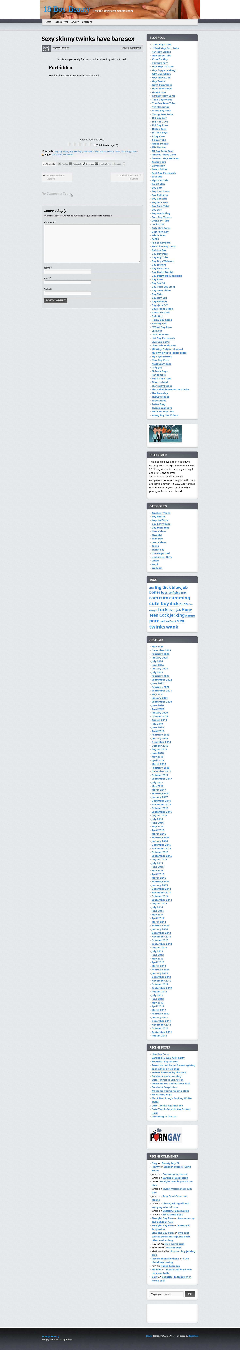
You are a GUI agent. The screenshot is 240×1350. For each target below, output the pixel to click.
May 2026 (157, 646)
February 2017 (160, 793)
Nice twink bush (174, 1243)
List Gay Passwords (163, 338)
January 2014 (160, 929)
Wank (155, 564)
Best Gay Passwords (164, 173)
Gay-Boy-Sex (159, 297)
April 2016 (158, 830)
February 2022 (160, 687)
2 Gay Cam (158, 136)
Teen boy (99, 151)
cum (163, 598)
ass (151, 588)
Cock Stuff (158, 224)
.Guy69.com (159, 92)
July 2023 (157, 672)
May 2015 (157, 870)
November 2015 (161, 848)
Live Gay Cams (160, 341)
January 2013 (160, 973)
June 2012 (158, 998)
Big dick (163, 587)
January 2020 (160, 712)
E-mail (118, 164)
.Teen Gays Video (162, 99)
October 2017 (160, 775)
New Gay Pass (160, 360)
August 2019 (159, 719)
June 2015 (158, 866)
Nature (190, 615)
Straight (157, 535)
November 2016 (161, 804)
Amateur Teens (161, 512)
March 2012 (159, 1010)
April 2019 (158, 731)
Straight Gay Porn (163, 1218)
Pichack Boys (160, 371)
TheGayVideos (160, 396)
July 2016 (157, 819)
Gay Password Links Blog (167, 275)
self (162, 621)
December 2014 (161, 888)
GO (190, 1294)
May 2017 (157, 786)
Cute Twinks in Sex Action (168, 1079)
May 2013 (157, 958)
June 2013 (158, 954)
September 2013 (162, 943)
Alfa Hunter (159, 147)
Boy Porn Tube (160, 205)
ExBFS (155, 239)
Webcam (157, 567)
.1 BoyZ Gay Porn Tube (165, 48)
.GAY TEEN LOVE (161, 77)
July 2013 (157, 951)
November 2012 (161, 980)
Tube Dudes (159, 400)
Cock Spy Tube (160, 220)
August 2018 (159, 749)
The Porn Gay (160, 393)
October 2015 (160, 852)
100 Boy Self (159, 117)
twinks (70, 154)
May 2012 (157, 1002)
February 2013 (160, 969)
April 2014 (158, 918)
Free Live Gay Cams (164, 246)
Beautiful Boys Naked (165, 1061)
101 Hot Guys (160, 121)
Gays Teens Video (162, 308)
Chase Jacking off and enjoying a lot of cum (170, 1205)
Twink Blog (158, 404)
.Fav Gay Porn (160, 62)
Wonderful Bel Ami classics (127, 177)
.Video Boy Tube (161, 110)
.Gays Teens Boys (162, 88)
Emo (190, 604)
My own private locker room (169, 352)
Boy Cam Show (161, 191)
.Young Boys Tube (162, 114)
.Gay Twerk (158, 81)
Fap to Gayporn (161, 242)
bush (183, 592)
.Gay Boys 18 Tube (163, 66)
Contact (87, 22)
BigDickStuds (160, 180)
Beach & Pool (160, 169)
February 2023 (160, 675)
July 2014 (157, 907)
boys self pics (170, 592)
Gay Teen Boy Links (163, 286)
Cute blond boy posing (170, 1260)
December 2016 (161, 800)
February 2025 (160, 653)
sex (64, 154)
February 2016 (160, 837)
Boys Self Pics (160, 520)
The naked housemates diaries (170, 389)
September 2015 (162, 855)
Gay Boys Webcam (163, 261)
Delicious (90, 164)
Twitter (65, 164)
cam (153, 598)
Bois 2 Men (158, 183)
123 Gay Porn (160, 125)
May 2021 (157, 694)
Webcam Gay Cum (163, 411)
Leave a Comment (131, 48)
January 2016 (160, 841)
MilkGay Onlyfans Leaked (167, 349)
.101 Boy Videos (161, 51)
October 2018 (160, 745)
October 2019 (160, 716)
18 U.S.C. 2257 (61, 22)
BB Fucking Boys (162, 1094)
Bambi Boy (158, 165)
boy (67, 48)
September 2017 (162, 778)
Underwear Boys (162, 557)
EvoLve (149, 1336)
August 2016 (159, 815)
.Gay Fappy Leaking (164, 70)
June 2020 (158, 705)
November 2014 (161, 892)
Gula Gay (157, 316)
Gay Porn (157, 279)
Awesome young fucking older (170, 1090)
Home (48, 22)
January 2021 (160, 697)
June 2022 (158, 683)
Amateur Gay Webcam (165, 158)
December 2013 (161, 932)
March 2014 (159, 921)
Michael (156, 1269)
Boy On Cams (160, 202)
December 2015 (161, 844)
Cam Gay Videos (161, 217)
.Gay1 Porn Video (162, 84)
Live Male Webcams (164, 345)
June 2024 (158, 665)
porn (60, 154)
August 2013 (159, 947)
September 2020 (162, 701)
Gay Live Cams (160, 268)
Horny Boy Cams (162, 319)
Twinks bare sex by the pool (169, 1072)
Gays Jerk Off (160, 305)
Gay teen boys (76, 151)
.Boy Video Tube (161, 55)
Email (47, 278)
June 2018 (158, 753)
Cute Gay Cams (161, 228)
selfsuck (171, 621)
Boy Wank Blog (161, 213)
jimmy (156, 1166)
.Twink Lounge (160, 106)
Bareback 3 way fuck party (168, 1057)
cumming (179, 598)
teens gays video (162, 385)
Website (48, 288)
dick (174, 603)
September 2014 (162, 899)
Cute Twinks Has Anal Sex (167, 1105)
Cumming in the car (164, 1116)
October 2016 (160, 808)
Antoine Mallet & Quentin (56, 177)
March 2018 (159, 764)
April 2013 (158, 962)
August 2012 (159, 991)
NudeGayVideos (161, 363)
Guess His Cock (161, 312)
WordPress (193, 1336)
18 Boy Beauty (66, 9)
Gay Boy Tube (160, 257)
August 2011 (159, 1035)
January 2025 (160, 657)
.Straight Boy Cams (163, 95)
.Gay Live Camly (161, 73)
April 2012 (158, 1006)
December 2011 (161, 1020)
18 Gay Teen (159, 128)
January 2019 (160, 738)
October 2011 (160, 1028)
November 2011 (161, 1024)
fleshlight (153, 610)
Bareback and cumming (166, 1076)
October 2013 (160, 940)
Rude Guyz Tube (161, 378)
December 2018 (161, 742)
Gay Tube (157, 294)
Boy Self (156, 209)
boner (154, 592)
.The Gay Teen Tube (163, 103)
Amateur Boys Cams (164, 154)
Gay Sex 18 (158, 283)
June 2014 (158, 910)
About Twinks (160, 143)
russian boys (173, 1247)
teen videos (109, 151)
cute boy (159, 603)
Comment (50, 222)
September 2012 (162, 987)
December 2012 (161, 976)
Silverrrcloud (160, 382)
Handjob (174, 610)
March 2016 (159, 833)
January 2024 (160, 668)
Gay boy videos (62, 151)
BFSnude (157, 176)
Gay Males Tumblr (163, 272)
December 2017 (161, 771)
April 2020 (158, 709)
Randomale (159, 374)
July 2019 (157, 723)
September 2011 (162, 1032)
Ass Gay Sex (159, 161)
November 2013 (161, 936)
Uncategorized (161, 553)
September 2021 (162, 690)
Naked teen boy (170, 1265)
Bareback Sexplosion (164, 1087)
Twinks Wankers (162, 407)
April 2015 (158, 874)
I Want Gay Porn (162, 327)
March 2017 (159, 789)
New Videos (88, 151)
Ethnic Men (159, 235)
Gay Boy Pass (160, 253)
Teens (117, 151)
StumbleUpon (105, 164)
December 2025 (161, 650)
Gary (155, 1163)
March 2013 (159, 965)
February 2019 (160, 734)
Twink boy (125, 151)
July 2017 (157, 782)
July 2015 (157, 863)
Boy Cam (157, 187)
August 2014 (159, 903)
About (75, 22)
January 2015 (160, 885)
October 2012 (160, 984)
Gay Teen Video (161, 290)
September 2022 (162, 679)
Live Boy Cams (160, 1054)
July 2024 (157, 661)
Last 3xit (157, 330)
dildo (183, 604)
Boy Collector (160, 195)
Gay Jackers (159, 264)
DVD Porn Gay (160, 231)
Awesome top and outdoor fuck (171, 1083)
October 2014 (160, 896)
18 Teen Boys (160, 132)
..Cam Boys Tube (161, 44)
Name (48, 267)
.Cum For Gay (160, 59)
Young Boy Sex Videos (165, 415)
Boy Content (159, 198)
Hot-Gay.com (159, 323)
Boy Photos (158, 516)
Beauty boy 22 (170, 1163)
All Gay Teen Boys (162, 151)
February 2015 (160, 881)
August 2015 (159, 859)
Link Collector (160, 334)
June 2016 (158, 822)
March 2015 (159, 877)
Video (133, 151)
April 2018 (158, 760)
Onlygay (157, 367)
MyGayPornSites (162, 356)
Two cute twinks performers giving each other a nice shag (173, 1066)
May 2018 (157, 756)
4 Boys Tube (159, 139)
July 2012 (157, 995)
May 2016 (157, 826)
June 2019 (158, 727)
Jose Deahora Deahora (165, 1258)
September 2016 (162, 811)
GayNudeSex (159, 301)
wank (172, 627)
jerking (177, 615)
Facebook (77, 164)
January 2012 (160, 1017)
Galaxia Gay (159, 250)
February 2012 (160, 1013)
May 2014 (157, 914)
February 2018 (160, 767)
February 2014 (160, 925)
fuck (55, 154)
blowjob (180, 587)
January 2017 (160, 797)
